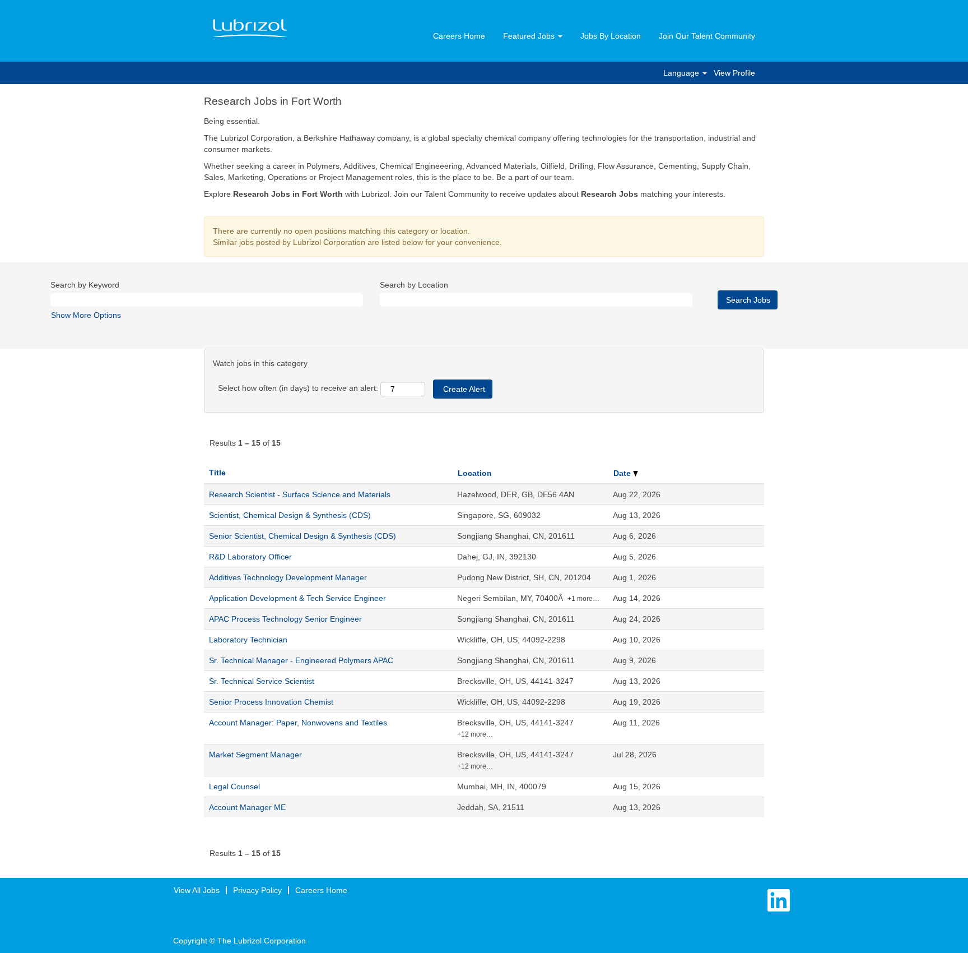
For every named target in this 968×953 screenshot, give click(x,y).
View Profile (734, 72)
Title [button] (217, 472)
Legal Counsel (234, 786)
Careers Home (459, 35)
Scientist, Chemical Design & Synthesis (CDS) (290, 515)
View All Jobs (197, 890)
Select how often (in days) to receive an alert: (298, 387)
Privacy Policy (257, 890)
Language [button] (682, 72)
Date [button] (623, 473)
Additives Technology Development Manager (288, 577)
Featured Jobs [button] (530, 35)
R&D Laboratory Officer (250, 556)
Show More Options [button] (86, 315)
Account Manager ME (247, 807)
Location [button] (475, 473)
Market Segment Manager (255, 754)
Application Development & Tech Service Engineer (297, 598)
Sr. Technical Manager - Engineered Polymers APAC (301, 660)
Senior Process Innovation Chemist (271, 701)
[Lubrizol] (249, 28)
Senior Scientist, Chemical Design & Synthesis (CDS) (302, 535)
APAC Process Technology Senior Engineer (285, 618)
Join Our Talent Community (707, 35)
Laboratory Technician (248, 639)
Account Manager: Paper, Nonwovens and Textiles (298, 722)
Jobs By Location (610, 35)
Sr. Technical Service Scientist (261, 681)
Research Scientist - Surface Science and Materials (299, 494)
